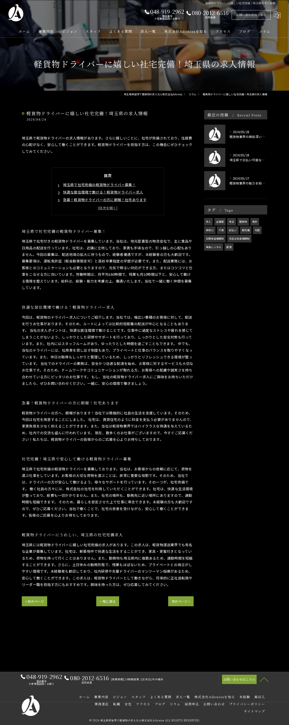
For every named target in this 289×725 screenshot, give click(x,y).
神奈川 (210, 230)
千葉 (221, 230)
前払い (233, 230)
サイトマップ (254, 711)
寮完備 (246, 230)
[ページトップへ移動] (264, 679)
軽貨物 (243, 221)
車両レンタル (213, 247)
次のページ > (181, 601)
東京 (254, 221)
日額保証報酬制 (215, 238)
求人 (208, 221)
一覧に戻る (108, 601)
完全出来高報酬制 (239, 238)
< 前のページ (34, 601)
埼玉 (231, 221)
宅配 (257, 230)
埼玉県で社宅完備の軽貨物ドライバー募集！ (99, 184)
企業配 (220, 221)
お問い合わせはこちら (251, 15)
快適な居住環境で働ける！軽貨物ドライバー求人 (103, 192)
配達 (228, 247)
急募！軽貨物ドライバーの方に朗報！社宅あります (105, 199)
